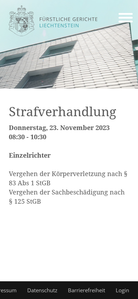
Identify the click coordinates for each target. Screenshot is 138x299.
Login (122, 290)
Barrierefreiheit (86, 290)
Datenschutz (42, 290)
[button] (126, 19)
